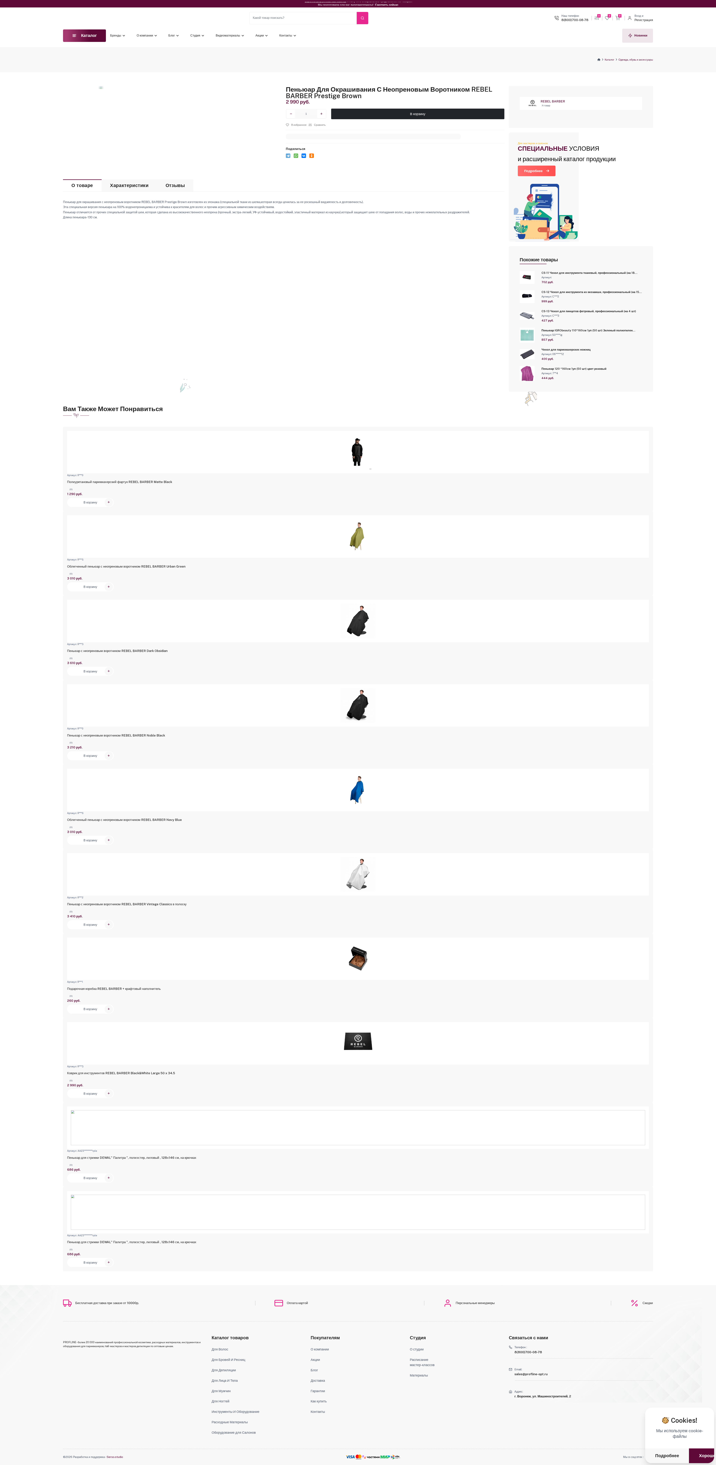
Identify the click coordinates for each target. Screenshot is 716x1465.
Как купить (319, 1401)
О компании (145, 35)
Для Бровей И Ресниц (228, 1360)
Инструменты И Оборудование (235, 1412)
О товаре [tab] (82, 185)
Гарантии (318, 1391)
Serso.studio (115, 1456)
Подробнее (533, 171)
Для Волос (220, 1349)
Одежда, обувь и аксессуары (635, 59)
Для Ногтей (220, 1401)
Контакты (285, 35)
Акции (259, 35)
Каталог (609, 59)
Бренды (115, 35)
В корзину (417, 114)
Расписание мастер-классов (422, 1362)
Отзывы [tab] (175, 185)
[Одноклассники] (311, 155)
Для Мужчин (221, 1391)
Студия (195, 35)
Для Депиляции (224, 1370)
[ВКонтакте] (304, 155)
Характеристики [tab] (129, 185)
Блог (171, 35)
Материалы (419, 1375)
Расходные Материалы (230, 1422)
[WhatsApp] (296, 155)
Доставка (318, 1380)
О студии (417, 1349)
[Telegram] (288, 155)
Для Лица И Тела (225, 1380)
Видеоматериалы (228, 35)
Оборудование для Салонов (234, 1432)
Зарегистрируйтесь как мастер (325, 3)
